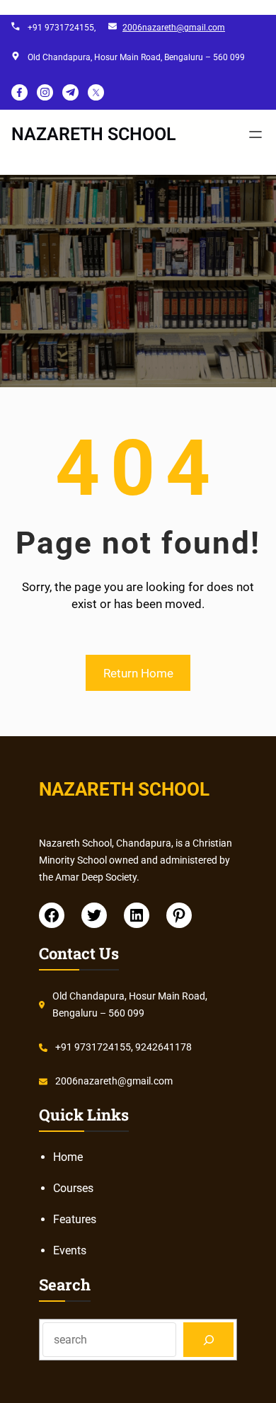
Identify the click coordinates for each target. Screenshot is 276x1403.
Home (68, 1157)
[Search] (208, 1339)
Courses (73, 1188)
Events (69, 1250)
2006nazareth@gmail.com (173, 28)
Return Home (138, 673)
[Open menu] (255, 134)
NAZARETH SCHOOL (93, 134)
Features (74, 1219)
